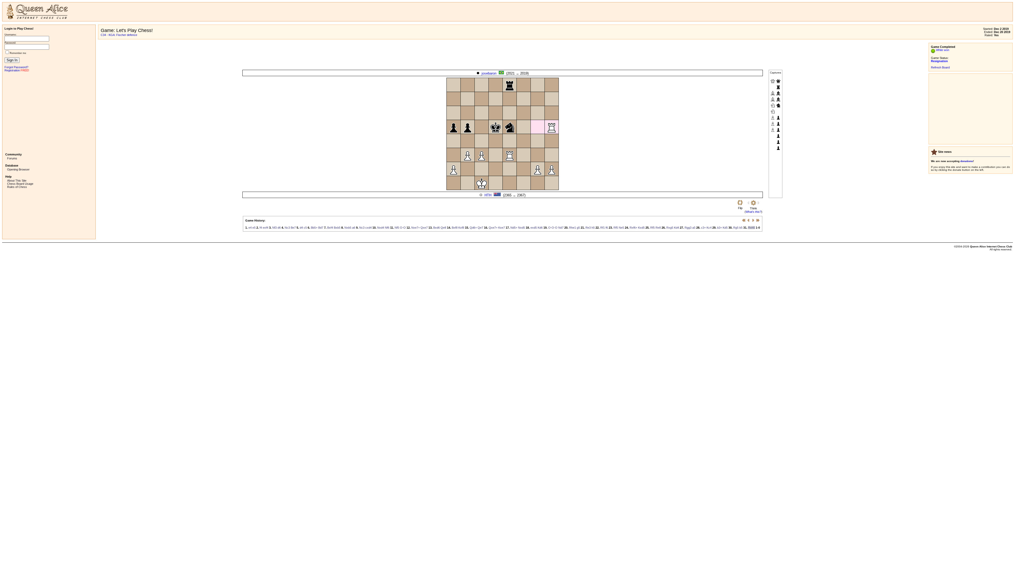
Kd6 (540, 227)
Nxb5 (347, 227)
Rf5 (615, 227)
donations (966, 161)
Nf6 (387, 227)
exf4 (265, 227)
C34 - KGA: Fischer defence (119, 34)
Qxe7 (424, 227)
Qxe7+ (493, 227)
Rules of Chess (17, 186)
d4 (301, 227)
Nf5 (397, 227)
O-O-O (552, 227)
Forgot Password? (16, 67)
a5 (693, 227)
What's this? (753, 211)
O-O (403, 227)
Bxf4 (330, 227)
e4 (250, 227)
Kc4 (709, 227)
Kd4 (676, 227)
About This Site (16, 180)
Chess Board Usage (20, 183)
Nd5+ (513, 227)
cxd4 (368, 227)
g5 (578, 227)
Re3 (588, 227)
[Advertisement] (48, 112)
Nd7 (561, 227)
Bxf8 (455, 227)
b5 (740, 227)
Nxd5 (521, 227)
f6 (607, 227)
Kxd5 (641, 227)
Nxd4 (380, 227)
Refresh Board (940, 67)
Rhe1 (572, 227)
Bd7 (320, 227)
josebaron (489, 73)
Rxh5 (751, 227)
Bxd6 (436, 227)
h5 (593, 227)
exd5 (533, 227)
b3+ (719, 227)
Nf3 (274, 227)
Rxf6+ (633, 227)
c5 (305, 227)
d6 (279, 227)
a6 (353, 227)
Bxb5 (337, 227)
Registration (12, 70)
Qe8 (443, 227)
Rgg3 (688, 227)
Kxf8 (461, 227)
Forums (12, 158)
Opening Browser (18, 169)
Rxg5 (669, 227)
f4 (261, 227)
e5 (254, 227)
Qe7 (480, 227)
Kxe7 (501, 227)
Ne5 (621, 227)
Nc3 (287, 227)
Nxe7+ (415, 227)
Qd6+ (473, 227)
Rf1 (602, 227)
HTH (488, 195)
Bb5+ (314, 227)
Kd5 (725, 227)
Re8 (658, 227)
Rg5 (736, 227)
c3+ (703, 227)
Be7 (293, 227)
